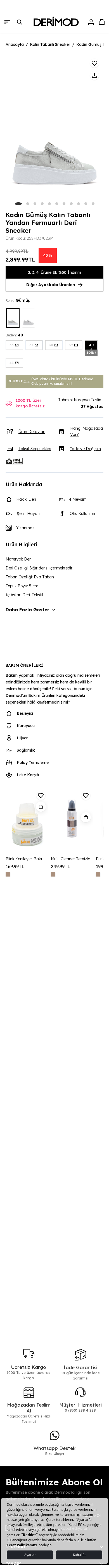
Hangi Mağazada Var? (86, 431)
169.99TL (15, 866)
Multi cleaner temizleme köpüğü (72, 858)
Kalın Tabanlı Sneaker (50, 44)
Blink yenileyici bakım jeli (27, 858)
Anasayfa (15, 44)
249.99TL (60, 866)
